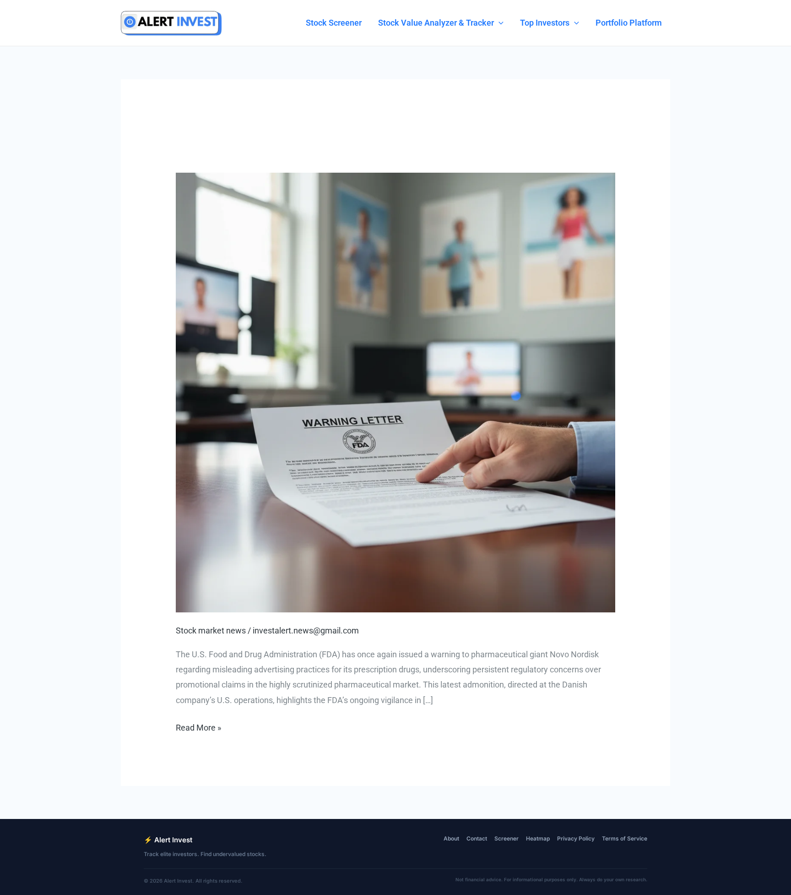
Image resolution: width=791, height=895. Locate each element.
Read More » (198, 728)
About (451, 838)
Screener (506, 838)
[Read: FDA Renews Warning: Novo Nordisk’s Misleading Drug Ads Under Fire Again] (395, 392)
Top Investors (544, 22)
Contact (476, 838)
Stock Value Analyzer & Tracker (436, 22)
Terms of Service (624, 838)
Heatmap (538, 838)
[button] (499, 23)
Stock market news (211, 630)
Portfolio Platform (629, 22)
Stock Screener (334, 22)
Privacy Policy (576, 838)
